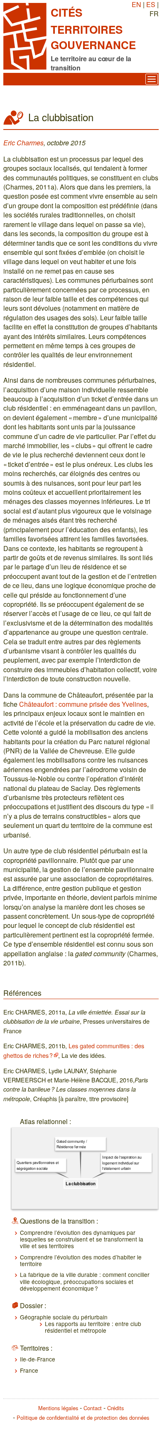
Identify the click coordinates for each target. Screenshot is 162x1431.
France (29, 1370)
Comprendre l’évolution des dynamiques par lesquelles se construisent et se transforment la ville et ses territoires (81, 1239)
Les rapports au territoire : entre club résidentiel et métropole (93, 1326)
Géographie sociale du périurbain (64, 1317)
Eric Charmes (23, 142)
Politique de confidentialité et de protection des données (83, 1417)
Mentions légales (58, 1408)
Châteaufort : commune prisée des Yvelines (83, 704)
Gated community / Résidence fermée (71, 1144)
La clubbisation (80, 1184)
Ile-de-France (37, 1359)
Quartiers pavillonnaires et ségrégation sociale (38, 1165)
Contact (92, 1408)
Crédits (115, 1408)
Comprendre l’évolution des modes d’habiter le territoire (81, 1260)
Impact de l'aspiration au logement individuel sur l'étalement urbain (121, 1162)
